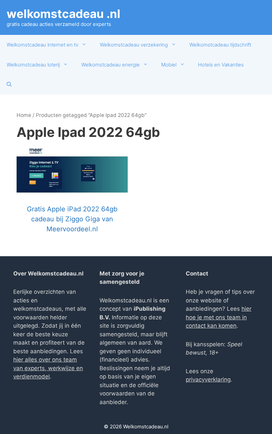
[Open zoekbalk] (9, 85)
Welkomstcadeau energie (110, 64)
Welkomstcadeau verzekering (134, 45)
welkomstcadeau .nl (63, 14)
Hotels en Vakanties (221, 64)
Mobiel (168, 64)
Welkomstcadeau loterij (33, 64)
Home (24, 115)
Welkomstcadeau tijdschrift (220, 45)
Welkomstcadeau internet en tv (42, 45)
